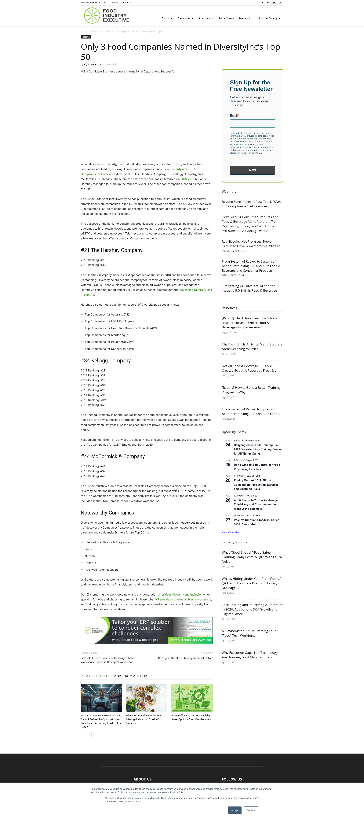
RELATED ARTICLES (95, 676)
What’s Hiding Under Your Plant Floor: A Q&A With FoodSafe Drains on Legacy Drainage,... (252, 583)
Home (115, 2)
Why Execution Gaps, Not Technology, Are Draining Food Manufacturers (250, 654)
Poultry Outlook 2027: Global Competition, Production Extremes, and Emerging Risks (256, 484)
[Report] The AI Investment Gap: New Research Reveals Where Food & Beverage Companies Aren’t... (249, 322)
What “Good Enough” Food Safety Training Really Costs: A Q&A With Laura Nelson (252, 557)
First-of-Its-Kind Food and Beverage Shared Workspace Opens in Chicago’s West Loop (108, 660)
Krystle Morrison (93, 64)
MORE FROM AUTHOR (130, 676)
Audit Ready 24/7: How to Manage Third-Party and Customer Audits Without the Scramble (256, 504)
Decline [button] (251, 810)
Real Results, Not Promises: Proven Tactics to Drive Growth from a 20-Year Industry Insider (251, 246)
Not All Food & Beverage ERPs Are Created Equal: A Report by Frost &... (249, 368)
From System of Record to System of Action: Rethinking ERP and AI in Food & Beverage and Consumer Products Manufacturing (251, 268)
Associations (206, 18)
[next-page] (89, 734)
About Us (126, 2)
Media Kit (244, 18)
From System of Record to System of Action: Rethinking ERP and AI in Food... (251, 411)
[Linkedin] (274, 2)
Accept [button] (234, 810)
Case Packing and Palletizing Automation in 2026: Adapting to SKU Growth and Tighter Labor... (252, 609)
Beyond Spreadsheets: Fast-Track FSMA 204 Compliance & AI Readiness (251, 203)
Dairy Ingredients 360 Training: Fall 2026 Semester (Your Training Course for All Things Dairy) (258, 449)
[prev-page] (83, 734)
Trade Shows (226, 18)
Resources (184, 18)
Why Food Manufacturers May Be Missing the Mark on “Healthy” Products (144, 719)
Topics (165, 18)
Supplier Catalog (267, 18)
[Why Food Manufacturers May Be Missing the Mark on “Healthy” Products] (146, 698)
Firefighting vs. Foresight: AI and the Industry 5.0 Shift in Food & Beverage (249, 288)
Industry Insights (234, 542)
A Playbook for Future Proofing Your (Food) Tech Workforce (249, 633)
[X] (280, 2)
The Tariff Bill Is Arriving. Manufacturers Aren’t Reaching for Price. (252, 346)
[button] (262, 2)
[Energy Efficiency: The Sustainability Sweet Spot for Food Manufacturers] (192, 698)
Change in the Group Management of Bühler (185, 658)
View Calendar (230, 532)
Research (96, 31)
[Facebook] (268, 2)
